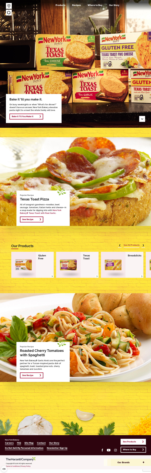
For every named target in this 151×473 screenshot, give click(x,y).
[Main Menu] (9, 6)
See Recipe (27, 219)
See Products (129, 442)
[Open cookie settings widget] (4, 469)
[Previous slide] (120, 246)
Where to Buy (129, 450)
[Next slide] (143, 246)
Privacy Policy (26, 466)
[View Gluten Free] (52, 276)
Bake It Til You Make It (22, 116)
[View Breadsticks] (141, 276)
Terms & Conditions (13, 466)
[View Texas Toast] (97, 276)
